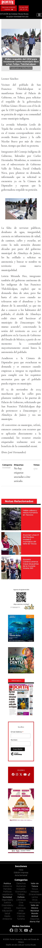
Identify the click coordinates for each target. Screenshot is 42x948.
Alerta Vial (35, 922)
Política (7, 883)
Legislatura (7, 894)
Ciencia (21, 916)
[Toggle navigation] (39, 15)
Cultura (20, 897)
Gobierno (7, 886)
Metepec (35, 892)
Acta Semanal (21, 875)
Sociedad (6, 468)
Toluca (35, 889)
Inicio (21, 870)
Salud (7, 913)
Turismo (21, 919)
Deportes (34, 919)
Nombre (14, 740)
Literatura (21, 900)
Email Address (17, 732)
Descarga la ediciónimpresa (8, 8)
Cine (21, 902)
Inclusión (21, 889)
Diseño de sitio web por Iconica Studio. (21, 945)
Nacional (35, 911)
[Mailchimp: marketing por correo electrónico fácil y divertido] (16, 755)
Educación (7, 911)
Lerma (35, 897)
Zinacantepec (35, 894)
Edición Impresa (21, 872)
